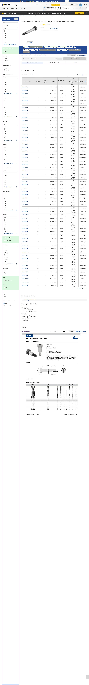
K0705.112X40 (25, 231)
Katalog (30, 42)
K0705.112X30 (25, 228)
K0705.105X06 (25, 97)
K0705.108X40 (25, 171)
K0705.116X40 (25, 258)
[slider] (55, 331)
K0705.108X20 (25, 161)
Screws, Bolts (18, 15)
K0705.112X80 (25, 245)
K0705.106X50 (25, 151)
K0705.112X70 (25, 241)
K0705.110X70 (25, 204)
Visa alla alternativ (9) (8, 93)
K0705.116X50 (25, 262)
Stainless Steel (7, 60)
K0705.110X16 (25, 181)
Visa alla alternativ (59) (8, 210)
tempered (7, 70)
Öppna (71, 331)
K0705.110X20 (25, 184)
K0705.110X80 (25, 208)
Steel (6, 58)
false (6, 270)
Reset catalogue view (26, 331)
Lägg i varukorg (81, 58)
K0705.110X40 (25, 194)
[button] (67, 1)
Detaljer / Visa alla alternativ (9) (10, 44)
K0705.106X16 (25, 134)
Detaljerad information (55, 62)
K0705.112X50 (25, 235)
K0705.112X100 (25, 251)
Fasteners (12, 15)
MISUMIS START (5, 15)
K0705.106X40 (25, 147)
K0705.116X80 (25, 272)
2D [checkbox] (5, 294)
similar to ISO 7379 (8, 280)
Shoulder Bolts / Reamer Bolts (29, 15)
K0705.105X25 (25, 117)
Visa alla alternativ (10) (8, 163)
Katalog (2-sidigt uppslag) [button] (81, 331)
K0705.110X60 (25, 201)
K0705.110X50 (25, 198)
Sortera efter (77, 81)
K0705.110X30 (25, 191)
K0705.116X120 (25, 282)
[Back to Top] (87, 677)
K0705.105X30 (25, 120)
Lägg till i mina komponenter (31, 58)
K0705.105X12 (25, 107)
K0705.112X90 (25, 248)
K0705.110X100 (25, 214)
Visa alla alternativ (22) (8, 233)
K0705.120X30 (25, 285)
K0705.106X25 (25, 140)
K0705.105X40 (25, 124)
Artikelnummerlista (33, 62)
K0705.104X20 (25, 90)
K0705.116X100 (25, 278)
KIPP (22, 19)
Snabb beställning (70, 58)
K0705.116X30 (25, 255)
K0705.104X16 (25, 87)
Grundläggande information (30, 300)
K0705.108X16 (25, 157)
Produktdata (72, 55)
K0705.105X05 (25, 93)
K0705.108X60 (25, 177)
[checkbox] (10, 31)
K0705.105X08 (25, 100)
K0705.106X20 (25, 137)
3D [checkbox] (5, 296)
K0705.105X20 (25, 114)
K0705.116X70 (25, 268)
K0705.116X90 (25, 275)
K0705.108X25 (25, 164)
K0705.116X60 (25, 265)
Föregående (77, 75)
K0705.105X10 (25, 103)
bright (6, 67)
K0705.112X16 (25, 218)
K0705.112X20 (25, 221)
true (6, 273)
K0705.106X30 (25, 144)
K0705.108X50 (25, 174)
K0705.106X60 (25, 154)
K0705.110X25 (25, 188)
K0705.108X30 (25, 167)
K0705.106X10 (25, 127)
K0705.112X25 (25, 225)
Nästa (86, 75)
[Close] (81, 7)
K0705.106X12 (25, 130)
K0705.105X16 (25, 110)
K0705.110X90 (25, 211)
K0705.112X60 (25, 238)
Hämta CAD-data (82, 55)
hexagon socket (8, 240)
